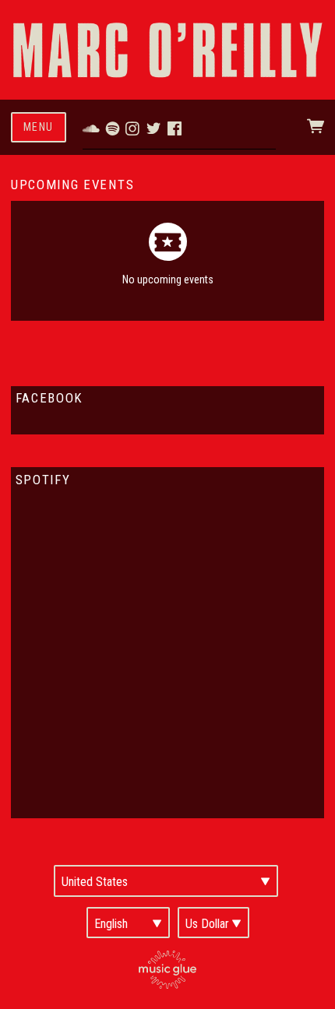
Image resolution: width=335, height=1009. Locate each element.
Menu (38, 127)
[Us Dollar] (213, 922)
